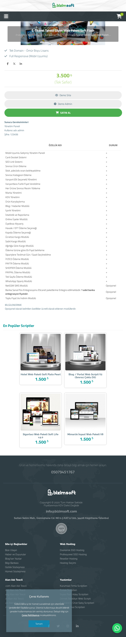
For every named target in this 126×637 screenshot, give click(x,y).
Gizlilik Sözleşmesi (15, 567)
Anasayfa (20, 35)
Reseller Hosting (68, 558)
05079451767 (63, 472)
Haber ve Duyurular (15, 554)
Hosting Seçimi (68, 563)
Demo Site (65, 95)
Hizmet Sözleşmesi (15, 571)
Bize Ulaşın (11, 550)
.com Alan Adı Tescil (16, 586)
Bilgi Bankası (12, 563)
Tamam (39, 623)
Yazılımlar (32, 35)
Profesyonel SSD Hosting (73, 554)
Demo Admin (64, 104)
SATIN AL (65, 113)
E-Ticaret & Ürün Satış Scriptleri (55, 35)
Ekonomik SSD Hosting (72, 550)
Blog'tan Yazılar (13, 558)
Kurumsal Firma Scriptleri (73, 586)
